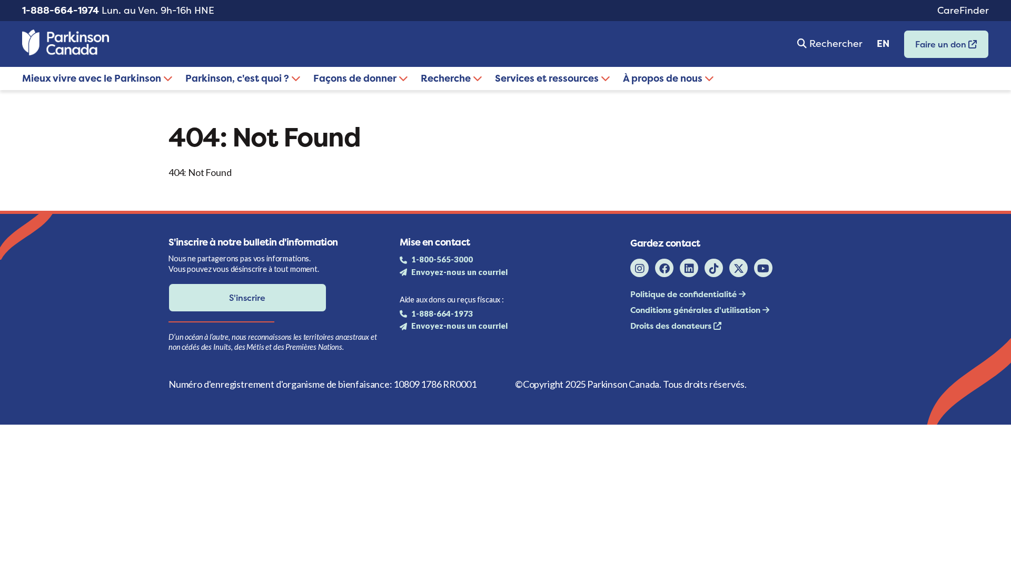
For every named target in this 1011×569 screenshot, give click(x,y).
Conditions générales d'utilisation (696, 310)
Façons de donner (356, 78)
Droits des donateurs (671, 325)
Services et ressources (548, 78)
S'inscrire (247, 297)
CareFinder (963, 10)
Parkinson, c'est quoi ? (238, 78)
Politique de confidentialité (684, 294)
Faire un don (936, 47)
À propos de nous (664, 78)
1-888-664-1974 (60, 10)
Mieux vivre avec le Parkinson (92, 78)
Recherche (447, 78)
